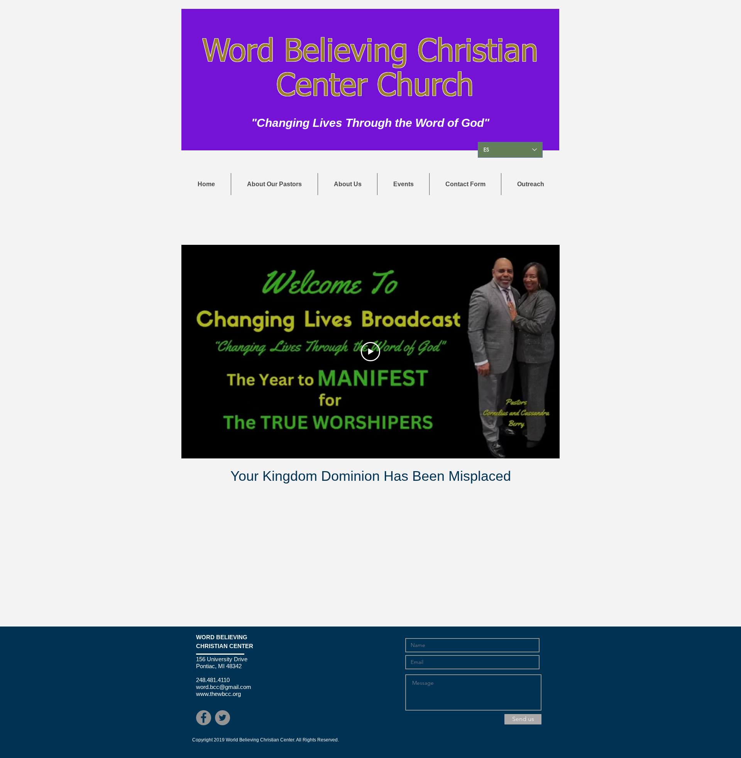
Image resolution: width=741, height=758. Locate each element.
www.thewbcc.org (218, 694)
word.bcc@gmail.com (223, 687)
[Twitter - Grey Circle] (222, 717)
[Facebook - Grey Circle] (203, 717)
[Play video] (370, 351)
